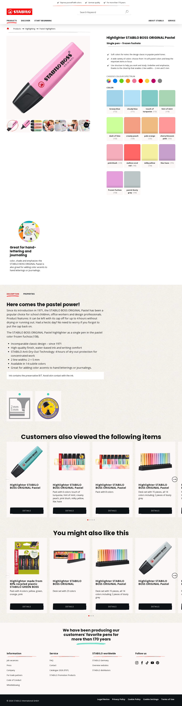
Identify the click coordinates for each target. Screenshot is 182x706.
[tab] (15, 293)
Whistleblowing (13, 685)
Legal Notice (103, 699)
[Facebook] (141, 662)
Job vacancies (12, 660)
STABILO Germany (100, 660)
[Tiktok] (147, 662)
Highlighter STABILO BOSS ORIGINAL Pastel (25, 486)
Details (27, 510)
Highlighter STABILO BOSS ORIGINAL (67, 583)
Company (11, 670)
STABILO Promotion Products (63, 675)
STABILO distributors (101, 670)
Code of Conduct (14, 680)
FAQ (51, 660)
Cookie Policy (134, 699)
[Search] (128, 12)
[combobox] (104, 13)
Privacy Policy (118, 699)
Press (9, 665)
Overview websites (100, 665)
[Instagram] (136, 662)
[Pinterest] (157, 662)
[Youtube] (152, 662)
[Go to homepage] (20, 12)
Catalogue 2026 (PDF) (59, 670)
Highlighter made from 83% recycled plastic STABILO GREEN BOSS (26, 584)
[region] (48, 84)
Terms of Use (167, 699)
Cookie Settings (151, 699)
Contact (53, 665)
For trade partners (14, 675)
